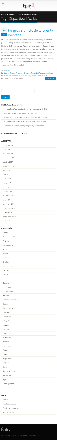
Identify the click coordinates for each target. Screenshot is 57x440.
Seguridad (35, 73)
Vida (4, 388)
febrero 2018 (8, 145)
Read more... (50, 78)
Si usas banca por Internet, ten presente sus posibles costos (25, 117)
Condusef (6, 258)
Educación (7, 287)
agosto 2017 (7, 170)
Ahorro (5, 233)
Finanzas (6, 295)
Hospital (6, 312)
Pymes (5, 350)
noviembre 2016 (9, 208)
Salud (5, 354)
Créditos (6, 262)
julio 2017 (6, 175)
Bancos (6, 73)
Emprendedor (8, 291)
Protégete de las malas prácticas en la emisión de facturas (25, 121)
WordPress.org (8, 412)
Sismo (5, 367)
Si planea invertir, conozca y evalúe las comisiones (22, 113)
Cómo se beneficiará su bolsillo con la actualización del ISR (25, 109)
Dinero (5, 274)
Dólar (5, 279)
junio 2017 (7, 179)
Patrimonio (7, 346)
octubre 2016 (8, 212)
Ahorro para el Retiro (11, 237)
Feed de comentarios (11, 408)
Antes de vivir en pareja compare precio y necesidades (23, 126)
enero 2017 (7, 200)
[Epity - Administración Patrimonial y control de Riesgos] (28, 5)
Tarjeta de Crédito (46, 73)
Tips (4, 379)
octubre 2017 (8, 162)
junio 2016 (7, 221)
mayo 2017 (7, 183)
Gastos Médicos (9, 308)
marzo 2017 (7, 191)
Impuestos (7, 316)
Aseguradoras (8, 245)
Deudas (6, 270)
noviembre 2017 (9, 158)
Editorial (6, 283)
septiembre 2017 (9, 166)
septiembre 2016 (9, 216)
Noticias (27, 73)
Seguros (6, 363)
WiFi (45, 76)
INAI (28, 76)
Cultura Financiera (16, 73)
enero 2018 (7, 149)
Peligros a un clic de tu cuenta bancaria (30, 32)
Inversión (6, 333)
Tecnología (7, 375)
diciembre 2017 (9, 154)
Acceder (6, 400)
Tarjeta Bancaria (37, 76)
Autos (5, 249)
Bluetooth (7, 76)
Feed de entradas (9, 404)
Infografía (6, 321)
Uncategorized (8, 384)
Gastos (5, 304)
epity (8, 70)
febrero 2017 (8, 196)
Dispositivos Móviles (19, 76)
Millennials (7, 337)
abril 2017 (6, 187)
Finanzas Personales (10, 300)
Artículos (6, 241)
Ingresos (6, 325)
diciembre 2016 (9, 204)
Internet (6, 329)
